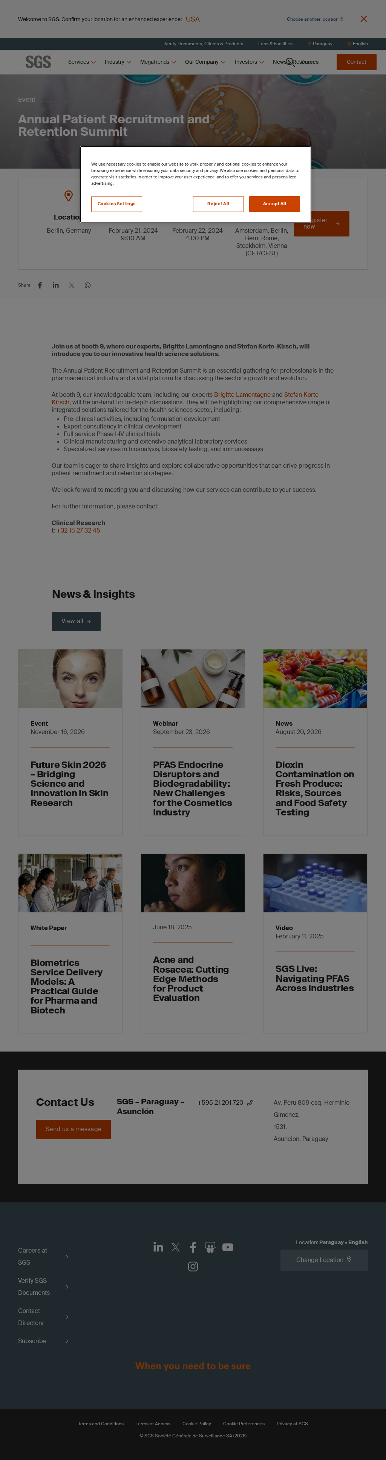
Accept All (274, 204)
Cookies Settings (117, 204)
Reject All (218, 204)
